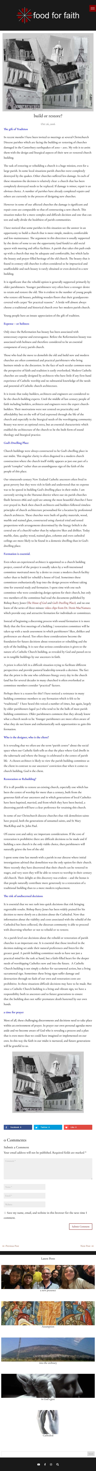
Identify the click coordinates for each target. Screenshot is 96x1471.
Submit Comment (81, 1226)
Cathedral (48, 1435)
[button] (92, 8)
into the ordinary (48, 1362)
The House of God (37, 603)
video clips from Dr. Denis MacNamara (67, 608)
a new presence (48, 1290)
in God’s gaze (48, 1399)
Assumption (48, 1326)
